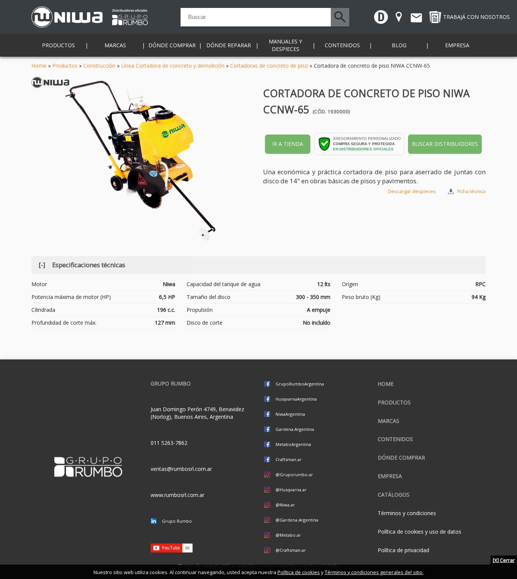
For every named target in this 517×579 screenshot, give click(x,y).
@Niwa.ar (285, 505)
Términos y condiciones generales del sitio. (374, 572)
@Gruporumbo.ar (294, 474)
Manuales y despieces (285, 45)
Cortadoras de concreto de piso (269, 65)
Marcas (388, 420)
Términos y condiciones (407, 513)
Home (39, 65)
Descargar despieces (412, 191)
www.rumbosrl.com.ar (177, 494)
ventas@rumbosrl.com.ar (181, 468)
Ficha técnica (471, 191)
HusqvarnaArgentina (296, 399)
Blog (399, 45)
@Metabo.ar (288, 535)
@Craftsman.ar (291, 550)
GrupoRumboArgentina (300, 384)
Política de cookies (298, 572)
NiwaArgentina (290, 414)
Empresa (457, 45)
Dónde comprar (172, 45)
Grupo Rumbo (177, 521)
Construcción (99, 65)
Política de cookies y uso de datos (419, 531)
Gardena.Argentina (295, 429)
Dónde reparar (228, 45)
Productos (65, 65)
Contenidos (395, 439)
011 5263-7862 (169, 442)
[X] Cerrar (504, 560)
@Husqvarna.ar (291, 489)
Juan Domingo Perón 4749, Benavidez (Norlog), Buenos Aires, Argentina (197, 413)
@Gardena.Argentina (297, 520)
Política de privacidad (403, 550)
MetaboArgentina (293, 444)
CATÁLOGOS (394, 494)
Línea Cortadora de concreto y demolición (172, 65)
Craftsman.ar (289, 459)
